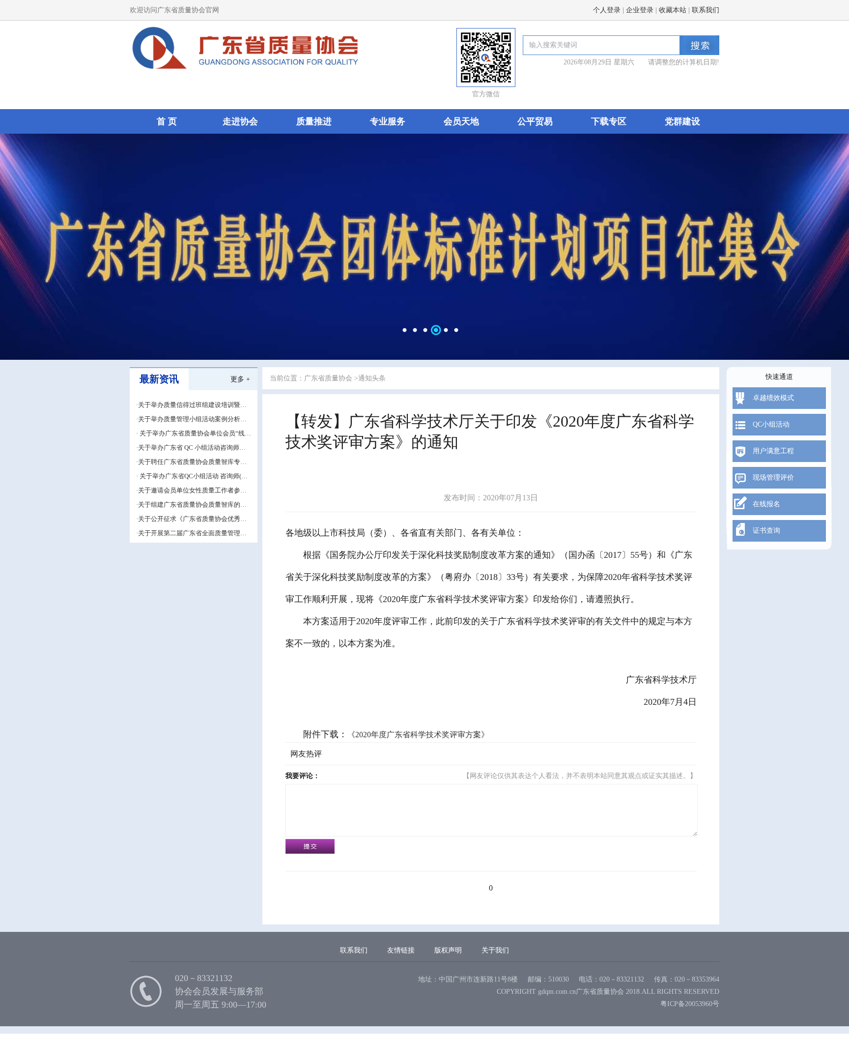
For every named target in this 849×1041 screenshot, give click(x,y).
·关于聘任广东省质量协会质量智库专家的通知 (191, 462)
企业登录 (639, 10)
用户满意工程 (773, 451)
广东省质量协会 (328, 378)
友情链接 (401, 950)
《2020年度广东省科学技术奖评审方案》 (418, 734)
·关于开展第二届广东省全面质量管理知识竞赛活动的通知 (191, 533)
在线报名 (766, 504)
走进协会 (240, 121)
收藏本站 (672, 10)
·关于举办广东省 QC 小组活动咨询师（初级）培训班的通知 (187, 448)
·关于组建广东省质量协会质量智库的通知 (191, 505)
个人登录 (607, 10)
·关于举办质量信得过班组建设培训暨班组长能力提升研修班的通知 (191, 405)
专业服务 (387, 121)
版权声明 (448, 950)
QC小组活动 (771, 424)
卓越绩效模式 (773, 398)
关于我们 (495, 950)
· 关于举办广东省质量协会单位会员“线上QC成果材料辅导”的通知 (193, 434)
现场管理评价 (773, 477)
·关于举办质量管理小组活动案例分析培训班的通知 (191, 419)
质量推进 (314, 121)
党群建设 (682, 121)
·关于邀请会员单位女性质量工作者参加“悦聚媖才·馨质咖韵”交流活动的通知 (191, 491)
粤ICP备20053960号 (689, 1004)
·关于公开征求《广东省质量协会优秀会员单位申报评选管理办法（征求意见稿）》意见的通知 (191, 519)
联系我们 (705, 10)
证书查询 (766, 530)
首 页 (167, 121)
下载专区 (608, 121)
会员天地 (461, 121)
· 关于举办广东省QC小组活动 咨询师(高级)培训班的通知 (192, 476)
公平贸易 (535, 121)
